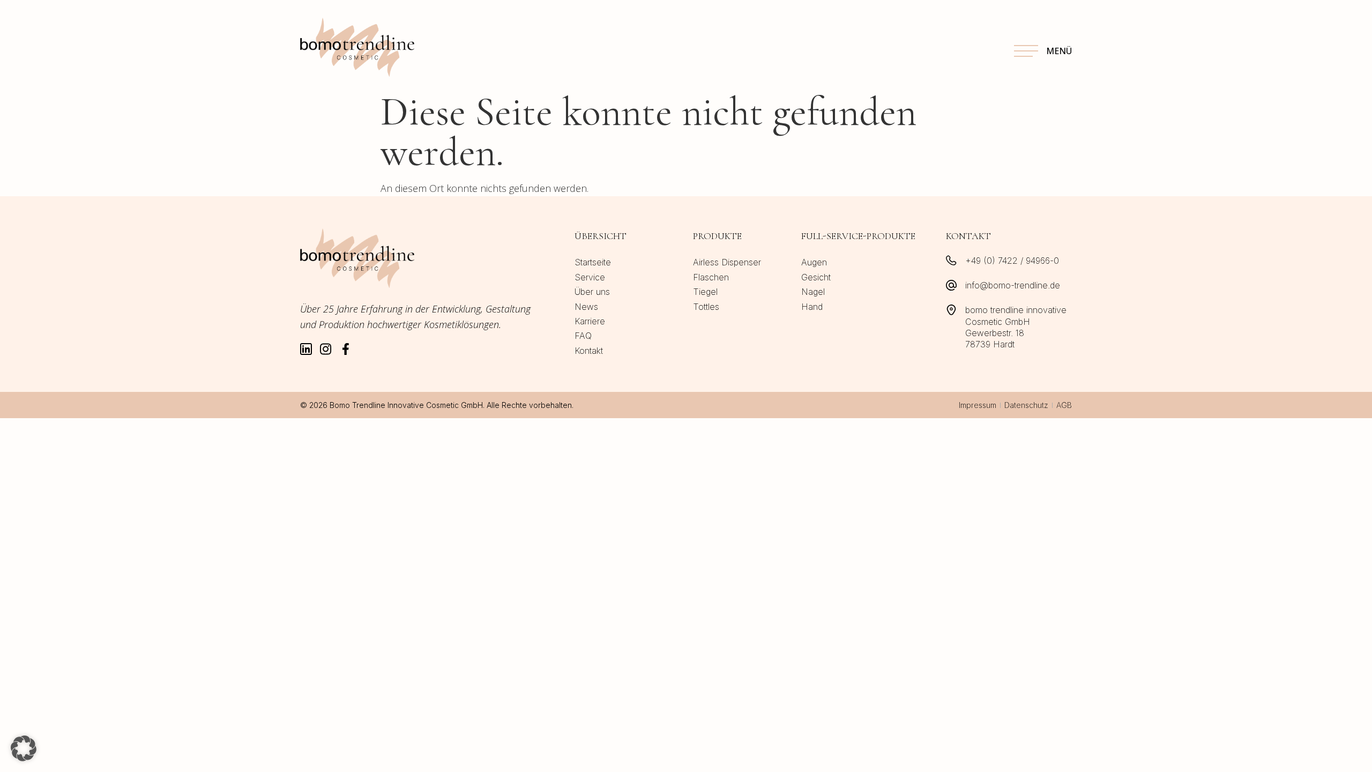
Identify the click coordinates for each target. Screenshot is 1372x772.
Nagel (813, 291)
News (586, 306)
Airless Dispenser (727, 262)
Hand (812, 306)
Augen (814, 262)
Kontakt (589, 350)
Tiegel (705, 291)
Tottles (706, 306)
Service (590, 277)
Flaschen (711, 277)
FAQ (583, 335)
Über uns (592, 291)
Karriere (590, 321)
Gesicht (816, 277)
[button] (23, 748)
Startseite (593, 262)
